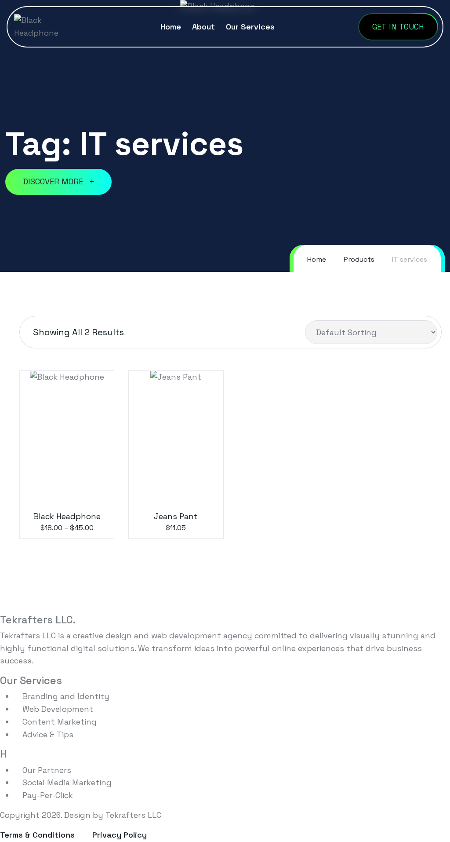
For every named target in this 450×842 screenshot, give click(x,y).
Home (170, 27)
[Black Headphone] (45, 26)
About (203, 27)
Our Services (250, 27)
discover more (54, 181)
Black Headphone (67, 516)
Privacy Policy (119, 835)
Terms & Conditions (37, 835)
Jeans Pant (176, 516)
